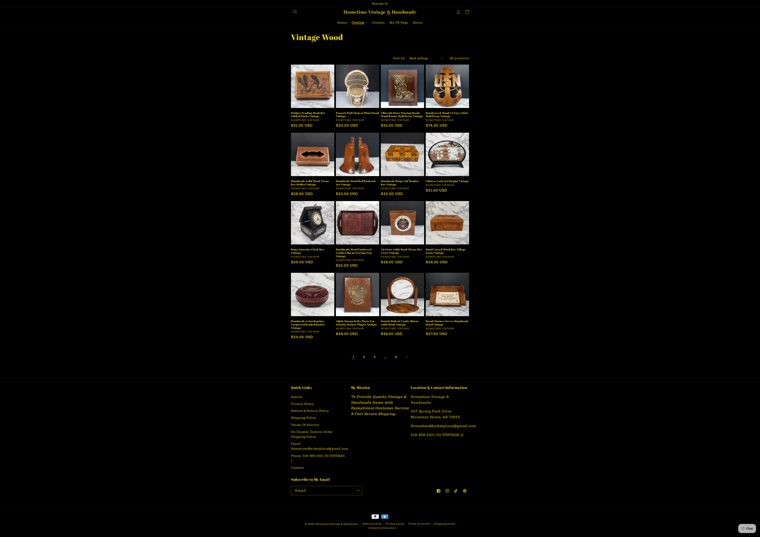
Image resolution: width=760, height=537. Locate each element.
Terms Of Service (305, 425)
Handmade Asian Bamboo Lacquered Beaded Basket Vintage (308, 325)
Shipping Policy (303, 418)
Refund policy (372, 523)
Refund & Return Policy (310, 411)
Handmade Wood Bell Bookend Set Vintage (356, 182)
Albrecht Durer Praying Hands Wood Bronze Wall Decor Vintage (402, 114)
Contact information (382, 528)
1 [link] (353, 357)
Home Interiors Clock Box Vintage (307, 251)
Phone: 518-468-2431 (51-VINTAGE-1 (318, 458)
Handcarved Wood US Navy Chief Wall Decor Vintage (447, 114)
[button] (295, 12)
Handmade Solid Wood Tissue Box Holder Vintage (310, 182)
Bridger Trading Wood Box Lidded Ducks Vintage (308, 114)
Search (296, 397)
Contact (297, 467)
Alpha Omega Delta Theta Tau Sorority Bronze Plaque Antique (356, 323)
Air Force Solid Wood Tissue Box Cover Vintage (401, 251)
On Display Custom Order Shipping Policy (312, 434)
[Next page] (406, 357)
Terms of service (419, 523)
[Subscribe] (357, 490)
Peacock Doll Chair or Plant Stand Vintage (357, 114)
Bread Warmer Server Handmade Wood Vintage (447, 323)
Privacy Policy (302, 404)
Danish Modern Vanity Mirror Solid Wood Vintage (400, 323)
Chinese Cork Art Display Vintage (447, 181)
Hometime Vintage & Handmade (336, 524)
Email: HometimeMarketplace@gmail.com (319, 446)
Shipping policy (444, 523)
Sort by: (399, 58)
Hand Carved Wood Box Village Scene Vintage (446, 251)
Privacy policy (395, 523)
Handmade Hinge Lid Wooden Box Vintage (400, 182)
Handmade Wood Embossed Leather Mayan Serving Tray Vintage (354, 253)
